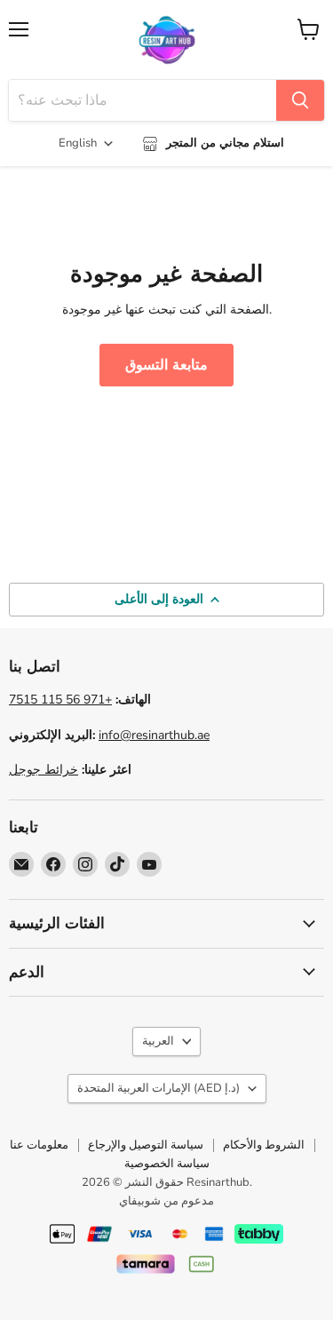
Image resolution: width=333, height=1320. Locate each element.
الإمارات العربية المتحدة (158, 1088)
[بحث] (300, 100)
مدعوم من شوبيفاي (166, 1201)
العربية (158, 1041)
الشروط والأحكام (264, 1145)
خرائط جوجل (43, 769)
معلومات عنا (39, 1145)
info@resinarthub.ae (154, 735)
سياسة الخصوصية (167, 1164)
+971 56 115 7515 (60, 699)
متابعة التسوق (166, 365)
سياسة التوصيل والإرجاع (145, 1145)
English (78, 143)
